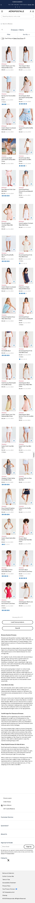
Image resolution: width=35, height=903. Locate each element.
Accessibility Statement (9, 882)
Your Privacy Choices (9, 889)
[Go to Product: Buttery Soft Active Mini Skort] (9, 102)
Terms (2, 853)
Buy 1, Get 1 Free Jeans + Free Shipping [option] (17, 4)
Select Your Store (18, 38)
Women (26, 4)
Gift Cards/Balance (9, 809)
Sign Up (29, 846)
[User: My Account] (31, 12)
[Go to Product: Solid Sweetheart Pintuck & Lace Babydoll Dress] (26, 198)
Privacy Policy (10, 853)
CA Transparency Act (9, 892)
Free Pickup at (14, 38)
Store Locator (7, 798)
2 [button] (17, 7)
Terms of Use (6, 879)
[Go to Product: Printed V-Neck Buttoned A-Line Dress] (26, 576)
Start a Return (7, 805)
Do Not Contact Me (8, 876)
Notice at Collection (8, 873)
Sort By (25, 34)
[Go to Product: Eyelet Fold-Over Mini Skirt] (9, 453)
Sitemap (5, 895)
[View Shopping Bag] (33, 11)
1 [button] (15, 7)
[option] (9, 54)
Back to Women (7, 24)
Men (29, 4)
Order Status (7, 801)
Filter (8, 34)
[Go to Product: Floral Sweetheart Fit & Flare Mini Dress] (26, 261)
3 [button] (19, 7)
